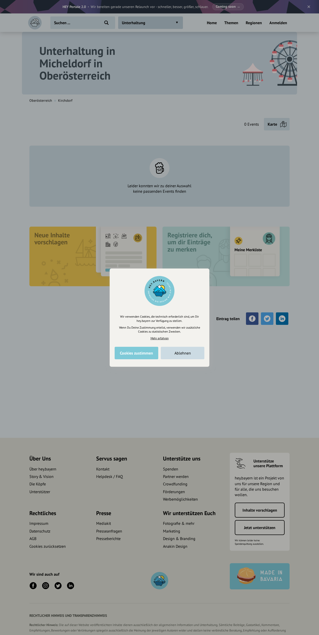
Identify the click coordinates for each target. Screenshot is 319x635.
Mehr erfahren (160, 338)
